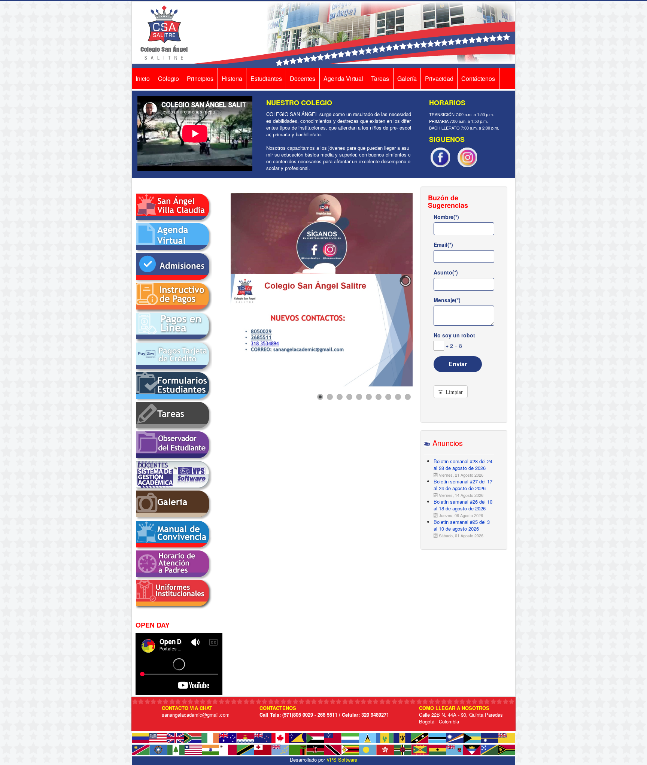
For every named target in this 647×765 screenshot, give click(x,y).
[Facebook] (440, 156)
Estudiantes (266, 78)
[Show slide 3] (340, 397)
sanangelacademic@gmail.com (196, 714)
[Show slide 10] (408, 397)
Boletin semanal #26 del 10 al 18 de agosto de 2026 (463, 505)
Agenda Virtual (343, 78)
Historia (232, 78)
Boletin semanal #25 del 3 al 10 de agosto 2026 (462, 525)
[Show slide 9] (398, 397)
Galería (407, 78)
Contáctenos (478, 78)
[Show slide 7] (379, 397)
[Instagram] (467, 156)
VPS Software (341, 759)
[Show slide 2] (330, 397)
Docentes (302, 78)
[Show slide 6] (369, 397)
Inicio (143, 78)
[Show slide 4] (349, 397)
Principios (200, 78)
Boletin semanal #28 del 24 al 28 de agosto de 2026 (463, 464)
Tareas (380, 78)
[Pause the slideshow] (389, 330)
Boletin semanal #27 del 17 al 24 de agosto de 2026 (463, 485)
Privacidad (439, 78)
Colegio (168, 78)
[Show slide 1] (320, 397)
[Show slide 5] (359, 397)
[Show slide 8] (388, 397)
